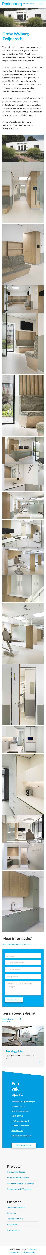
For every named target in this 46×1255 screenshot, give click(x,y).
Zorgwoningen (13, 1230)
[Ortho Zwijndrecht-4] (23, 299)
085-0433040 (17, 1130)
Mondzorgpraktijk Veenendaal (19, 1189)
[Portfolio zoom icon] (19, 1036)
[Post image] (23, 1036)
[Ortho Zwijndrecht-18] (23, 856)
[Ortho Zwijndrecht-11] (23, 561)
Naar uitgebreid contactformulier (16, 944)
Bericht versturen (14, 1000)
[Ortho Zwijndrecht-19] (23, 901)
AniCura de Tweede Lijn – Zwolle (20, 1183)
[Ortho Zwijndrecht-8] (23, 477)
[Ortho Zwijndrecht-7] (23, 450)
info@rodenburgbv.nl (20, 1121)
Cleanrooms (12, 1224)
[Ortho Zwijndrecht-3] (23, 254)
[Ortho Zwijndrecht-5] (23, 343)
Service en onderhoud (16, 1207)
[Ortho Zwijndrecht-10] (23, 533)
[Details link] (26, 1036)
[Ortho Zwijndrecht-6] (23, 405)
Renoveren (11, 1213)
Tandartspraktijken (15, 1219)
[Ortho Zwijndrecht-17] (23, 829)
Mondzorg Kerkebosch (16, 1172)
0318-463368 (17, 1116)
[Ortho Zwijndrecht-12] (23, 588)
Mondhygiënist (14, 1051)
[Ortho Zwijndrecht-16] (23, 784)
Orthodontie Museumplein (18, 1177)
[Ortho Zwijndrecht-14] (23, 695)
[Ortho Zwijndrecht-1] (23, 148)
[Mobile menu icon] (41, 4)
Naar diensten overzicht (8, 1020)
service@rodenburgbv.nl (21, 1135)
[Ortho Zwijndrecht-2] (23, 192)
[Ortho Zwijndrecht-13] (23, 633)
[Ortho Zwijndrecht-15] (23, 739)
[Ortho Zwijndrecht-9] (23, 505)
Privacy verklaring (29, 1252)
